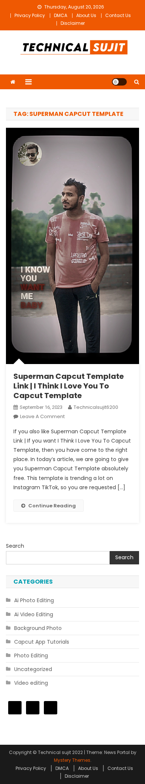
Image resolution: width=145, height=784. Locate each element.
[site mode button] (119, 82)
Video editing (31, 683)
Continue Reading (52, 505)
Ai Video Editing (33, 614)
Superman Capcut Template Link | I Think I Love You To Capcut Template (68, 386)
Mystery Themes (72, 760)
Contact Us (118, 15)
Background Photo (38, 628)
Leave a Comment (42, 416)
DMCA (60, 15)
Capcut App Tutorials (41, 641)
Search (15, 546)
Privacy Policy (29, 15)
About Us (86, 15)
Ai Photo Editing (34, 600)
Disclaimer (73, 23)
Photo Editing (31, 655)
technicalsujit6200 (96, 407)
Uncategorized (33, 669)
